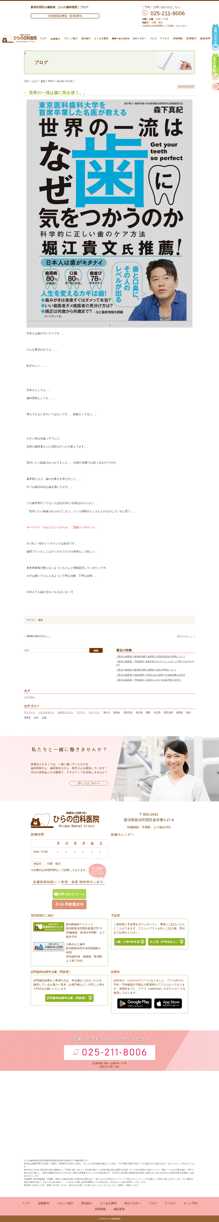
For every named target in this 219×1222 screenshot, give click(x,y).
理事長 (27, 717)
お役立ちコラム (65, 712)
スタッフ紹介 (65, 1203)
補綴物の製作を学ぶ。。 (39, 636)
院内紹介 (86, 1203)
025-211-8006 (168, 13)
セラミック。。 (184, 636)
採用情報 (100, 1209)
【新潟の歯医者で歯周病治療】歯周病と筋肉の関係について (146, 670)
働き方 (106, 712)
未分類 (157, 712)
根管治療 (168, 712)
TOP (26, 81)
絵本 (36, 717)
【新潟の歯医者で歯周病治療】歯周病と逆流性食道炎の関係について (150, 656)
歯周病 (179, 712)
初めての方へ (132, 1203)
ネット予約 (190, 1203)
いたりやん (29, 697)
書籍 (43, 81)
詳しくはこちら (87, 783)
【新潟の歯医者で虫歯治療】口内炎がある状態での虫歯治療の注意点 (150, 675)
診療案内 (43, 1203)
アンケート (29, 712)
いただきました (46, 712)
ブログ (34, 81)
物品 (188, 712)
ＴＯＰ (26, 1203)
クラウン (80, 712)
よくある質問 (108, 1203)
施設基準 (119, 1209)
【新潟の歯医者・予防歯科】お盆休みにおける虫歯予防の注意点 (148, 680)
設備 (44, 717)
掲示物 (139, 712)
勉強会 (116, 712)
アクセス (170, 1203)
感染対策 (128, 712)
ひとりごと (94, 712)
